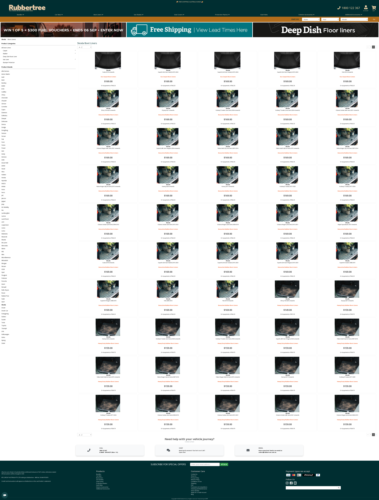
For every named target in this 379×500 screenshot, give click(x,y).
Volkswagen (5, 334)
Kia (2, 210)
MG (2, 251)
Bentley (3, 83)
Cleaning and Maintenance (199, 489)
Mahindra (4, 234)
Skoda (3, 39)
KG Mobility (5, 207)
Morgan (4, 263)
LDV (2, 222)
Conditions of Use (196, 481)
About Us (193, 476)
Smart (3, 308)
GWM (3, 166)
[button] (284, 8)
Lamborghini (5, 213)
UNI (2, 331)
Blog (192, 494)
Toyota (3, 325)
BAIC (3, 80)
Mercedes (4, 246)
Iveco (3, 192)
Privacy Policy (195, 478)
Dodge (3, 127)
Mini (2, 254)
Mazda (3, 240)
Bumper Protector (9, 62)
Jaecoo (3, 198)
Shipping (193, 483)
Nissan (3, 266)
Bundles (98, 474)
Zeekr (3, 343)
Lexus (3, 228)
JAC (2, 195)
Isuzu (3, 189)
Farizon (3, 133)
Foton (3, 145)
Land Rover (5, 219)
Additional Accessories (103, 489)
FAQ (192, 485)
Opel (2, 272)
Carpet (5, 51)
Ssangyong (4, 314)
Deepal (3, 118)
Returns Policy (195, 479)
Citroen (3, 104)
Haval (3, 169)
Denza (3, 124)
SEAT (3, 302)
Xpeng (3, 340)
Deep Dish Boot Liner (10, 56)
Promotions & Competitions (199, 487)
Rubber (5, 54)
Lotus (3, 231)
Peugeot (4, 275)
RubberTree (5, 296)
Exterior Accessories (102, 487)
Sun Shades (100, 479)
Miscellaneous (6, 257)
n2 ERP (206, 498)
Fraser (3, 148)
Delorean (4, 121)
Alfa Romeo (5, 71)
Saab (3, 299)
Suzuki (3, 319)
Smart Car (4, 311)
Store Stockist (195, 491)
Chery (3, 95)
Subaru (3, 317)
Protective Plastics (101, 483)
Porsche (4, 281)
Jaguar (3, 201)
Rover (3, 293)
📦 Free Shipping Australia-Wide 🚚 (189, 2)
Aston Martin (5, 74)
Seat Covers (100, 481)
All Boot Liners (6, 48)
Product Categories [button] (8, 43)
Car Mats (99, 476)
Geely (3, 154)
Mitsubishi (4, 260)
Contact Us (194, 474)
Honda (3, 178)
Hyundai (4, 180)
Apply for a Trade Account (198, 492)
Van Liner (6, 59)
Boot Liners (99, 478)
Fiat (2, 139)
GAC (2, 151)
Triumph (4, 328)
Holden (3, 175)
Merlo (3, 249)
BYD (2, 89)
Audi (2, 77)
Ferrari (3, 136)
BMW (3, 86)
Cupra (3, 110)
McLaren (4, 243)
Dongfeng (4, 130)
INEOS (3, 183)
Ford (2, 142)
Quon (3, 284)
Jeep (2, 204)
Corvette (4, 107)
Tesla (3, 322)
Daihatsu (4, 115)
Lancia (3, 216)
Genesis (4, 157)
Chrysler (4, 101)
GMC (3, 160)
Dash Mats (264, 15)
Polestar (4, 278)
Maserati (4, 237)
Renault (3, 287)
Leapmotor (5, 225)
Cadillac (3, 92)
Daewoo (4, 112)
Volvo (3, 337)
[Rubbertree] (86, 8)
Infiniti (3, 186)
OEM (3, 269)
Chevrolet (4, 98)
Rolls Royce (5, 290)
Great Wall (4, 163)
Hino (2, 172)
